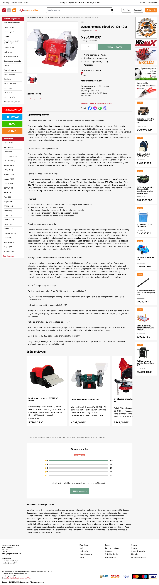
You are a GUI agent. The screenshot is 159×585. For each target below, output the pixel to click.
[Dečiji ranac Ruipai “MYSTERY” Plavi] (143, 146)
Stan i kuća (7, 79)
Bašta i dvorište (9, 27)
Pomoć (26, 3)
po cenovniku (102, 58)
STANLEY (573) (9, 251)
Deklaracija (88, 65)
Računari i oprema (10, 70)
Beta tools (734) (9, 220)
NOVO (12, 123)
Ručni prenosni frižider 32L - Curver (144, 225)
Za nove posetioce (112, 548)
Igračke (6, 36)
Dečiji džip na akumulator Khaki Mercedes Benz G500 (145, 121)
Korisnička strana (16, 3)
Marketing (5, 3)
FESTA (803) (8, 215)
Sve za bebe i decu (10, 84)
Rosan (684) (8, 238)
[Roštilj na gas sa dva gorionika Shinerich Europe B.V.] (143, 353)
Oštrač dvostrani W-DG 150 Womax (85, 399)
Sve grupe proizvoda (138, 557)
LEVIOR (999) (8, 183)
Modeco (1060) (9, 179)
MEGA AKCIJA (12, 109)
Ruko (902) (7, 197)
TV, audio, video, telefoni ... (13, 102)
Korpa (82, 557)
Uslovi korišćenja (111, 554)
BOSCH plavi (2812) (10, 156)
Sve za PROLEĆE (9, 97)
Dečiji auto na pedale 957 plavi (145, 258)
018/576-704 (75, 3)
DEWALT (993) (9, 188)
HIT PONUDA (12, 116)
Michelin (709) (8, 229)
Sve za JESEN (8, 88)
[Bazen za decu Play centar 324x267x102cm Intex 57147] (143, 318)
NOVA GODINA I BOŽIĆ (11, 56)
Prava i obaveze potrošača (50, 532)
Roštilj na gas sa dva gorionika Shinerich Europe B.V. (146, 363)
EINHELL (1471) (9, 174)
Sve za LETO (8, 93)
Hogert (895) (8, 201)
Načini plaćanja (110, 557)
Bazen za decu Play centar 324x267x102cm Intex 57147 (145, 328)
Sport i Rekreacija (9, 75)
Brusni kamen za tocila (34, 99)
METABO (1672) (9, 165)
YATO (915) (7, 192)
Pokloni (6, 65)
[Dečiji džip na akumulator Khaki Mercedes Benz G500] (143, 111)
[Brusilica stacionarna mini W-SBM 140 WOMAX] (46, 376)
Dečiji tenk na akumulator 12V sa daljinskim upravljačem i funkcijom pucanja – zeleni (145, 190)
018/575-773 (66, 3)
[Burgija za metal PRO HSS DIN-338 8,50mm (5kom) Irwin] (143, 283)
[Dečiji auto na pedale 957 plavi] (143, 249)
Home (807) (8, 211)
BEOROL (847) (8, 206)
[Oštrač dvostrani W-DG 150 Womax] (89, 376)
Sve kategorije (31, 18)
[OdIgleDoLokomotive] (20, 10)
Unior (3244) (8, 152)
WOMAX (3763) (9, 147)
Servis (83, 75)
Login (81, 548)
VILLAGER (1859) (9, 161)
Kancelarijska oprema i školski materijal (11, 42)
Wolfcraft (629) (9, 242)
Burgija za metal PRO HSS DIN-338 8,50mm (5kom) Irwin (146, 293)
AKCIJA (12, 131)
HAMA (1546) (8, 170)
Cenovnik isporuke (138, 551)
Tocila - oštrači (66, 18)
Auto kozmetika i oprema (12, 23)
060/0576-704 (95, 3)
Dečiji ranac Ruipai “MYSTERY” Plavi (143, 155)
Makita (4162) (8, 143)
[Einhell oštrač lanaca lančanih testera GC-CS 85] (132, 376)
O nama (134, 548)
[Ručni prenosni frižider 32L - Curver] (143, 216)
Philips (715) (8, 224)
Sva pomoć (109, 551)
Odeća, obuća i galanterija (12, 61)
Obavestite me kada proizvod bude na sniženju (96, 103)
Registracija (84, 551)
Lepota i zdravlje (9, 47)
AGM (83, 22)
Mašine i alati (8, 52)
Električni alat (54, 18)
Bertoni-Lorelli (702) (10, 233)
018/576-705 (85, 3)
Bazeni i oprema (9, 32)
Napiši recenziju (79, 491)
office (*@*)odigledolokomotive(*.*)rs (18, 578)
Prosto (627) (8, 247)
